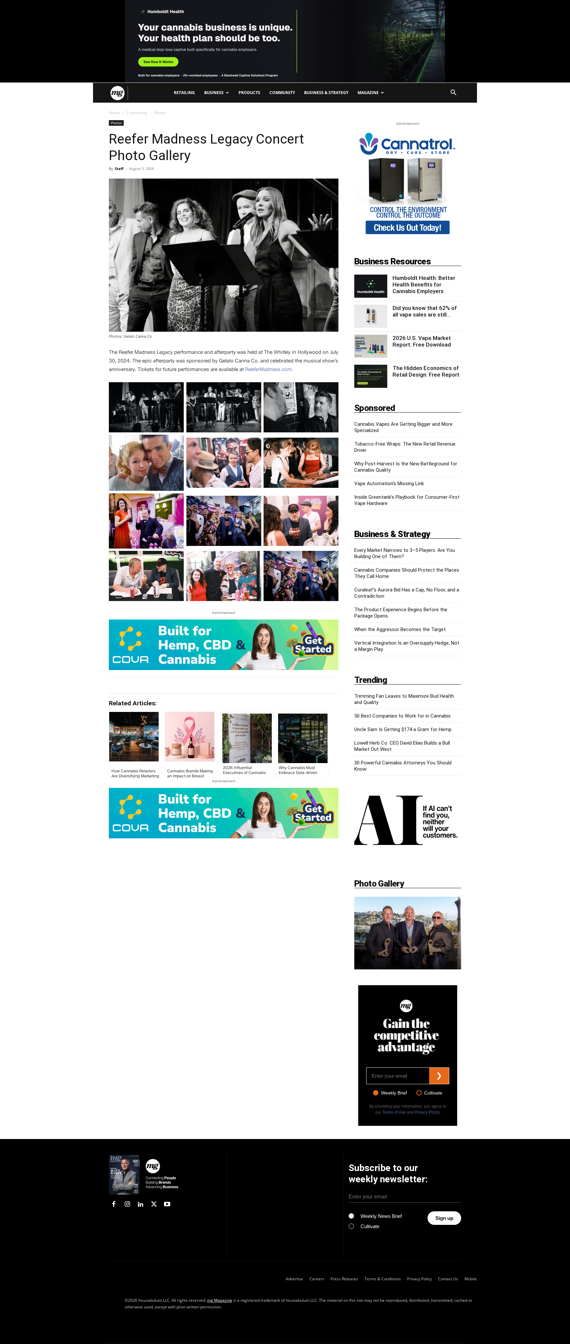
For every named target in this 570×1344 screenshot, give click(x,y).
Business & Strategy (326, 92)
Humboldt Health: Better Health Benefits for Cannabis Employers (424, 284)
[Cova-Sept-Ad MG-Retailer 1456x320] (223, 645)
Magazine (368, 92)
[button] (453, 93)
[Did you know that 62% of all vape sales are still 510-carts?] (370, 316)
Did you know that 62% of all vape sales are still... (425, 311)
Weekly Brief (394, 1092)
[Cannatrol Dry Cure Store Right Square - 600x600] (407, 235)
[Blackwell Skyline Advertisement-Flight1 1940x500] (285, 41)
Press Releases (344, 1279)
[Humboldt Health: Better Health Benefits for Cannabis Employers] (370, 286)
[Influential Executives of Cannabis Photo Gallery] (407, 933)
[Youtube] (167, 1205)
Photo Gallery (379, 883)
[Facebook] (114, 1205)
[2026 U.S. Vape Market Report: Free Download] (370, 346)
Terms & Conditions (382, 1279)
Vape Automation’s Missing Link (389, 484)
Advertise (294, 1279)
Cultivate (433, 1092)
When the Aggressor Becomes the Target (400, 629)
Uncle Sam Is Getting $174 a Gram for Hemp (403, 729)
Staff (119, 168)
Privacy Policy (427, 1112)
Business (214, 92)
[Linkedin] (140, 1205)
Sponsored (374, 408)
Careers (316, 1279)
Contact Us (448, 1279)
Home (114, 113)
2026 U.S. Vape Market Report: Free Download (422, 341)
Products (249, 92)
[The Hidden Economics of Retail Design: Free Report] (370, 376)
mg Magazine (219, 1300)
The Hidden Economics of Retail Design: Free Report (426, 371)
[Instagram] (127, 1205)
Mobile (470, 1279)
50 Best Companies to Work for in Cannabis (402, 716)
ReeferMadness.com (268, 369)
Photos (116, 122)
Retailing (184, 92)
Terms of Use (394, 1112)
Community (282, 92)
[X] (154, 1205)
